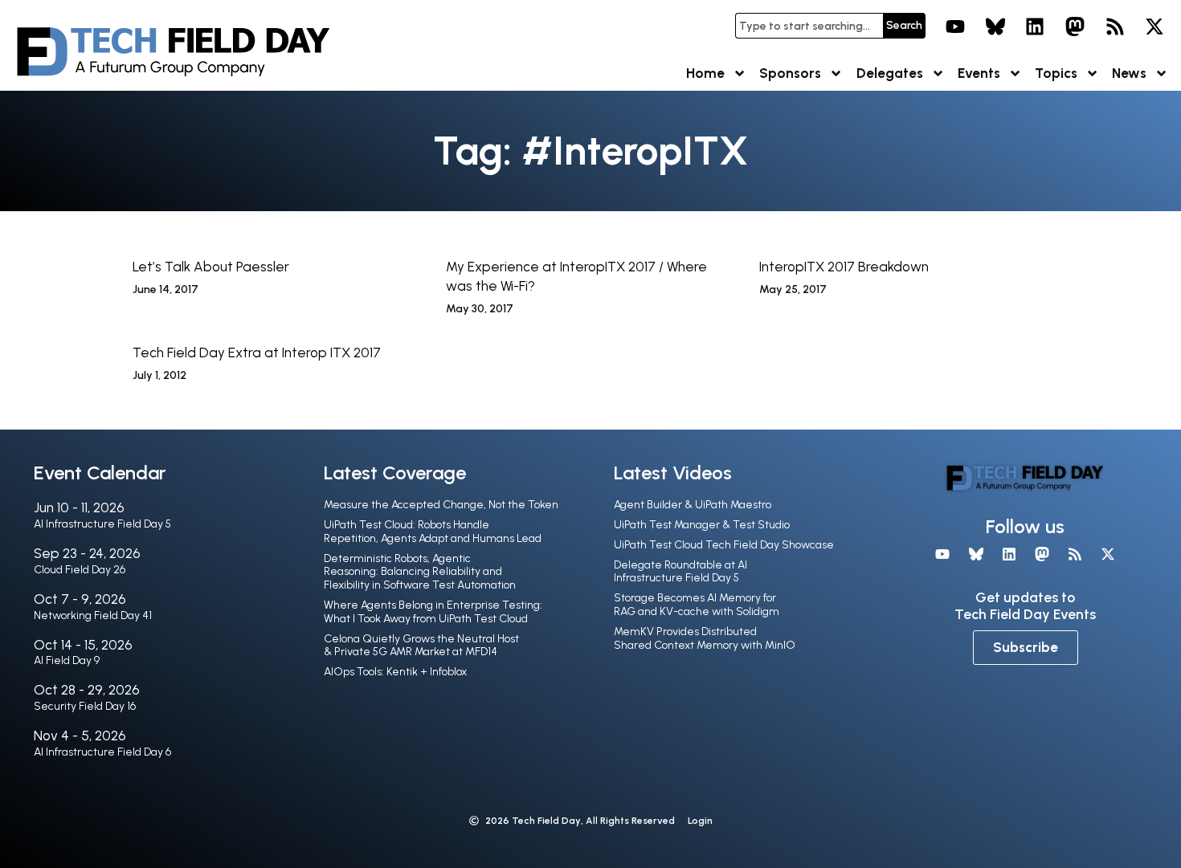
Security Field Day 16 (85, 706)
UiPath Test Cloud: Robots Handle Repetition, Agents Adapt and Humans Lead (432, 531)
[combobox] (809, 26)
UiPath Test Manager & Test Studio (702, 525)
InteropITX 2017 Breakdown (844, 267)
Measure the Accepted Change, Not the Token (441, 504)
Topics (1056, 73)
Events (979, 73)
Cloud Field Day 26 (79, 570)
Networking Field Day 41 (93, 615)
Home (705, 73)
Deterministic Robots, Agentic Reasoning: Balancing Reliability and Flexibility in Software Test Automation (420, 572)
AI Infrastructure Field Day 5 (102, 524)
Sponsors (790, 73)
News (1129, 73)
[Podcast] (1115, 26)
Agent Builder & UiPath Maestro (692, 504)
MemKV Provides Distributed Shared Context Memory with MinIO (704, 638)
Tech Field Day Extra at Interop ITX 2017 (257, 352)
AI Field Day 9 (67, 660)
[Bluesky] (995, 26)
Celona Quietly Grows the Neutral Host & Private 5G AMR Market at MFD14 (421, 645)
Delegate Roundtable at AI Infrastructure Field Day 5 (680, 571)
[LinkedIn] (1035, 26)
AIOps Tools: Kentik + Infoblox (395, 672)
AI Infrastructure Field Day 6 (102, 752)
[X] (1154, 26)
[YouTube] (955, 26)
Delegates (889, 73)
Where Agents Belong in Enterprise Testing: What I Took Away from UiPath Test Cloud (433, 612)
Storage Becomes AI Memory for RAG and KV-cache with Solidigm (696, 604)
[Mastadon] (1075, 26)
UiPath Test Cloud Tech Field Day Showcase (724, 545)
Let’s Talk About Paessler (211, 267)
